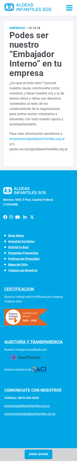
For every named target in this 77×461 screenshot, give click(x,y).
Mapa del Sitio (18, 264)
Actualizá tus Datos (21, 241)
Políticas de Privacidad (23, 258)
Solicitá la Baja (18, 247)
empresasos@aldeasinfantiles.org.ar (37, 139)
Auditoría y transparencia (33, 341)
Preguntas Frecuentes (23, 253)
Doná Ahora (16, 235)
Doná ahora (38, 454)
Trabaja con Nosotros (22, 270)
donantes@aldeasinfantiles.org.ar (27, 406)
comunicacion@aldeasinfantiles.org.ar (30, 413)
